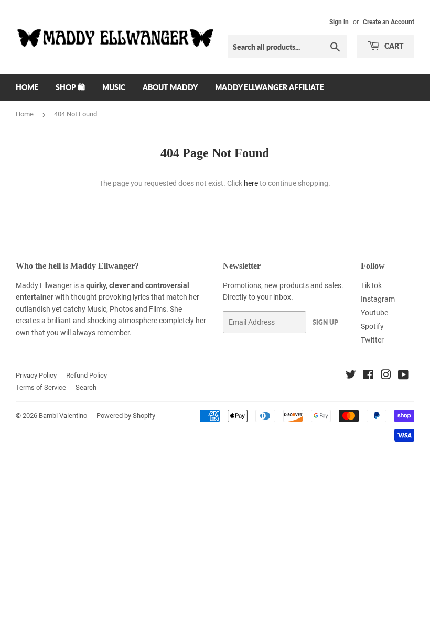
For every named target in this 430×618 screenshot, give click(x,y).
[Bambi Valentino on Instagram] (386, 376)
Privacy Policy (36, 375)
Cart (393, 45)
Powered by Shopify (125, 416)
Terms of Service (41, 387)
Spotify (372, 326)
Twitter (372, 340)
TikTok (371, 285)
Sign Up (325, 322)
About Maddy (170, 87)
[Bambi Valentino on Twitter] (351, 376)
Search (86, 387)
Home (27, 87)
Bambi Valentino (63, 416)
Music (113, 87)
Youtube (374, 312)
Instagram (378, 299)
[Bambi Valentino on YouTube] (403, 376)
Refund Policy (86, 375)
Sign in (339, 22)
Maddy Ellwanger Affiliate (269, 87)
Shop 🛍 (70, 87)
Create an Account (388, 22)
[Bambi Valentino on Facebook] (368, 376)
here (251, 183)
